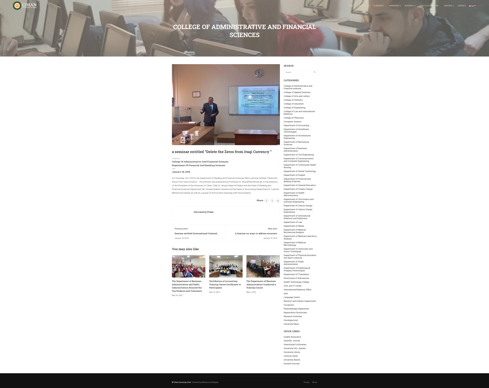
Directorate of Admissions (296, 278)
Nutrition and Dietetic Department (300, 301)
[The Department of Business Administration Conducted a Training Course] (263, 266)
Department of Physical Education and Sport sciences (300, 256)
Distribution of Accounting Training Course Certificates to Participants (225, 284)
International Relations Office (297, 289)
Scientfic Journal (292, 340)
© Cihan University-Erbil (181, 382)
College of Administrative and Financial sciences (200, 161)
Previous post (181, 228)
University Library (292, 352)
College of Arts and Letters (297, 96)
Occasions (289, 305)
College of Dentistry (293, 100)
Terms (314, 382)
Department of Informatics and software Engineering (299, 200)
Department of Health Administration (294, 194)
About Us (363, 6)
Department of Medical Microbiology (295, 243)
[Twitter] (272, 200)
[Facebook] (266, 200)
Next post (272, 228)
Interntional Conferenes (295, 344)
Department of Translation (296, 274)
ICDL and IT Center (293, 286)
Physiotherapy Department (296, 308)
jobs (286, 293)
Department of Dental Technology (300, 171)
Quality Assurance (429, 6)
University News (291, 324)
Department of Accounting (296, 125)
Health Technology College (296, 282)
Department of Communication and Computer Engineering (299, 159)
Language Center (292, 297)
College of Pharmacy (294, 117)
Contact (462, 6)
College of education (294, 103)
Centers (448, 6)
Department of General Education (300, 185)
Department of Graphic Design (298, 189)
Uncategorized (291, 320)
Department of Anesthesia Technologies (296, 130)
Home (350, 6)
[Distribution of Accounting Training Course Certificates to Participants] (226, 266)
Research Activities (293, 316)
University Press (203, 211)
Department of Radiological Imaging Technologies (297, 269)
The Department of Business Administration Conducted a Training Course (261, 284)
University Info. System (295, 348)
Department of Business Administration (295, 149)
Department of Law (293, 222)
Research (409, 6)
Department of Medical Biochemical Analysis (295, 231)
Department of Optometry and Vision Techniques (298, 250)
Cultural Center (291, 356)
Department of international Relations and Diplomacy (297, 217)
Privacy (307, 382)
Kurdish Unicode (291, 363)
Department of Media (294, 226)
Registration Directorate (295, 312)
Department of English (294, 175)
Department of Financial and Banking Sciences (198, 165)
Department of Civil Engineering (299, 154)
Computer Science (292, 121)
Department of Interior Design (298, 205)
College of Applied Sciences (297, 92)
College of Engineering (294, 107)
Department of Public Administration (294, 262)
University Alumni (292, 359)
